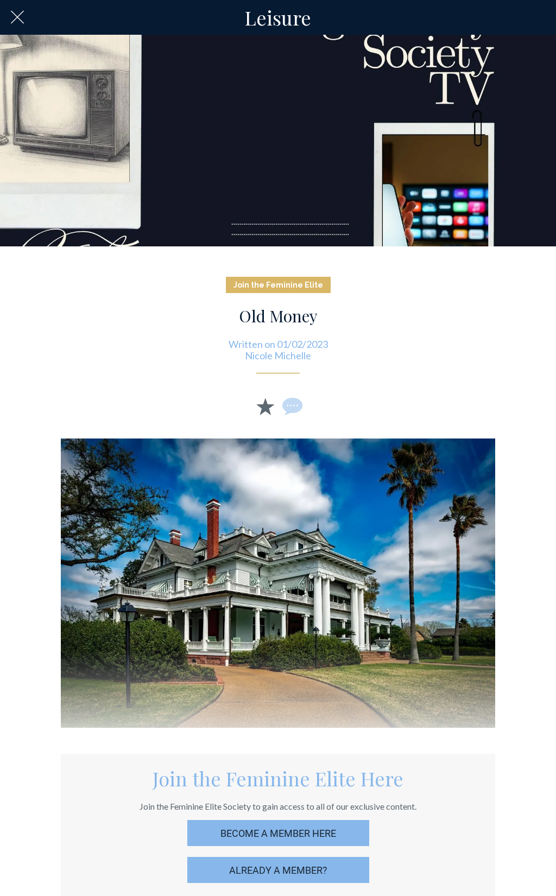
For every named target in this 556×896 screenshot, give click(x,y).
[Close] (17, 17)
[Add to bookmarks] (265, 406)
